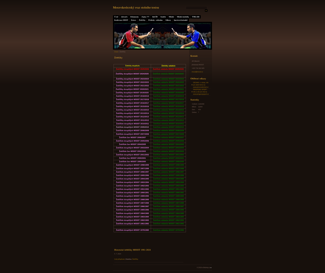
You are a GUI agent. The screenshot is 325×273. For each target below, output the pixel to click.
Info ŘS (155, 16)
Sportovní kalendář (181, 20)
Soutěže (163, 16)
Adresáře (124, 16)
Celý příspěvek (119, 259)
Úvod (116, 16)
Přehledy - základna (155, 20)
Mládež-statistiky (183, 16)
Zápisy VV (145, 16)
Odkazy (168, 20)
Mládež (171, 16)
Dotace (133, 20)
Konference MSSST (121, 20)
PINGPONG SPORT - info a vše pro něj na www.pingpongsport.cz (201, 92)
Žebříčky (142, 20)
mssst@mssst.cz (197, 72)
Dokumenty (134, 16)
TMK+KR (195, 16)
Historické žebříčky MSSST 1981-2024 (132, 249)
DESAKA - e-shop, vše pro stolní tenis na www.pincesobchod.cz (200, 85)
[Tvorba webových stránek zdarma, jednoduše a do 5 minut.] (211, 267)
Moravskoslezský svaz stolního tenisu (136, 7)
